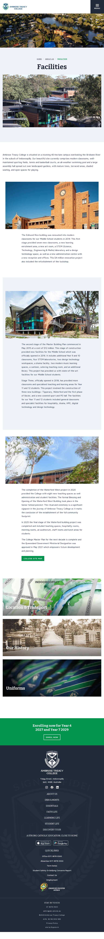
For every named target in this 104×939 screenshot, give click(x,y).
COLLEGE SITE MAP (33, 558)
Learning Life (52, 818)
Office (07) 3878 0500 (52, 856)
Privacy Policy (52, 923)
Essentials (52, 806)
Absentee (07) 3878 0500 (52, 861)
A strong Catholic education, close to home (52, 835)
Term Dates (52, 866)
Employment (52, 880)
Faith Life (52, 812)
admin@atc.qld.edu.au (52, 911)
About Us (49, 59)
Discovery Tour (52, 829)
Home (39, 59)
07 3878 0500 (52, 907)
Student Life (52, 823)
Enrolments (52, 800)
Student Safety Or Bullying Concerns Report (52, 870)
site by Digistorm (52, 927)
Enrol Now (52, 737)
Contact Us (52, 875)
